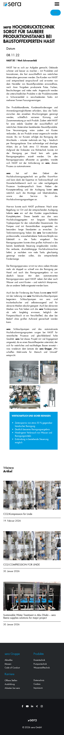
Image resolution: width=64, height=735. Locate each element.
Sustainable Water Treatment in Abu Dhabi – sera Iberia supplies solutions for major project (29, 616)
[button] (57, 4)
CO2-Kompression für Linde (17, 514)
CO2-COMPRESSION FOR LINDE (21, 564)
